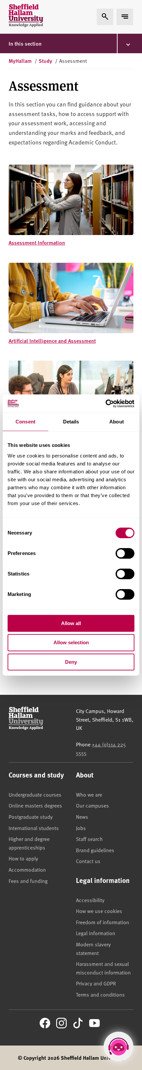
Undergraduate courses (35, 794)
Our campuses (92, 805)
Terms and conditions (100, 994)
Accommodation (27, 869)
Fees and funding (28, 880)
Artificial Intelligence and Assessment (52, 340)
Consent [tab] (25, 421)
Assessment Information (37, 242)
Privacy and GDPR (96, 983)
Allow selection (71, 642)
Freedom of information (102, 922)
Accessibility (90, 899)
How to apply (23, 858)
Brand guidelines (95, 849)
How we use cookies (99, 910)
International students (34, 827)
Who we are (89, 794)
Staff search (89, 838)
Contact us (88, 860)
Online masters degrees (35, 805)
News (82, 816)
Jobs (81, 827)
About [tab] (116, 421)
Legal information (95, 932)
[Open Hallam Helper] (118, 1046)
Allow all (71, 623)
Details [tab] (71, 421)
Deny (71, 662)
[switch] (125, 553)
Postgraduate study (31, 816)
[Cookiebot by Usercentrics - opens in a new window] (105, 403)
